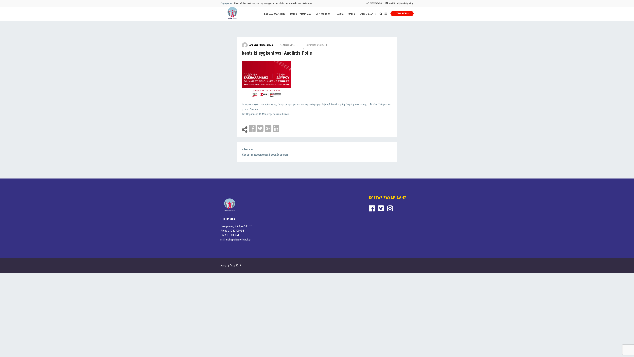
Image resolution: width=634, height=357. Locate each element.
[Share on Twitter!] (260, 128)
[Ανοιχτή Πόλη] (232, 14)
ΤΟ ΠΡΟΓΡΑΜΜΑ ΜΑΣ (300, 14)
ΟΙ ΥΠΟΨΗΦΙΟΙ (323, 14)
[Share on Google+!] (268, 128)
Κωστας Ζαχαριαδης (274, 14)
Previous (248, 149)
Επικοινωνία (402, 13)
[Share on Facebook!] (252, 128)
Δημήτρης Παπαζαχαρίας (262, 45)
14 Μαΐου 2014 (287, 45)
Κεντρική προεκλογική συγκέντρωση (265, 154)
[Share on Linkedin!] (276, 128)
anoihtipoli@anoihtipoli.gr (401, 3)
